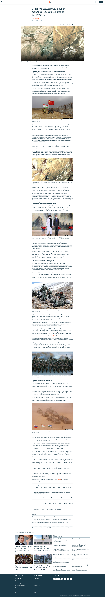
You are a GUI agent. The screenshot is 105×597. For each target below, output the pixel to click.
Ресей (35, 587)
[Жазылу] (71, 579)
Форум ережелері (19, 590)
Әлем (35, 592)
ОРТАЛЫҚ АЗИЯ (35, 6)
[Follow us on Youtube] (59, 579)
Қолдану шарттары (19, 587)
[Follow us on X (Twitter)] (56, 579)
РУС (97, 2)
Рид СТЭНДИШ (35, 18)
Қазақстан (36, 580)
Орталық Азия (37, 585)
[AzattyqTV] (94, 2)
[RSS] (68, 579)
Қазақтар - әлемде (38, 583)
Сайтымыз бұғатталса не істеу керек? (23, 583)
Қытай (35, 590)
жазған (41, 318)
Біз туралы (17, 580)
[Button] (62, 24)
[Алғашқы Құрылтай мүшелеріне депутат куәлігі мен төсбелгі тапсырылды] (43, 540)
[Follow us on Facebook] (53, 579)
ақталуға (52, 335)
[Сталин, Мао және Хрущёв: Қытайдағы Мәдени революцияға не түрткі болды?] (24, 540)
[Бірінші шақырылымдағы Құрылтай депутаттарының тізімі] (24, 559)
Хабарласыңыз (18, 578)
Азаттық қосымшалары (20, 585)
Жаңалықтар (36, 578)
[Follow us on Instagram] (62, 579)
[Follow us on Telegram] (65, 579)
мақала (59, 479)
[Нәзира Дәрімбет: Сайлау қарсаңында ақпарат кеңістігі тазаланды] (43, 559)
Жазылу (16, 592)
